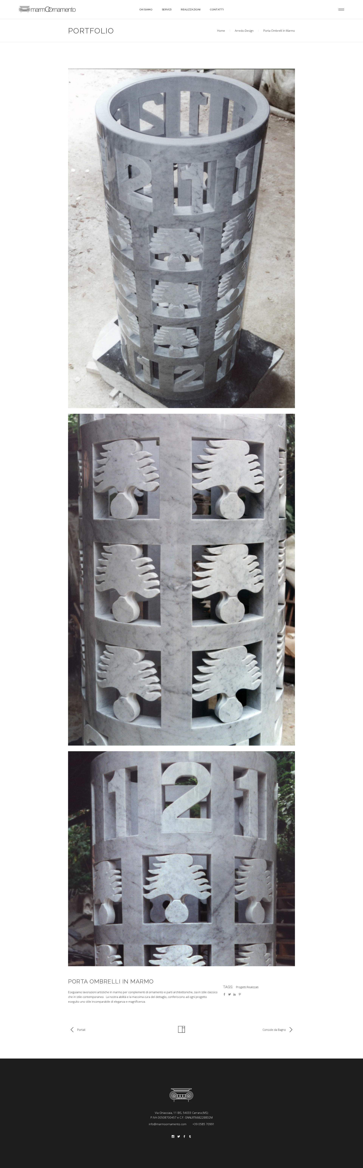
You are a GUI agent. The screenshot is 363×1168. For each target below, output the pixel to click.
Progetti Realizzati (247, 987)
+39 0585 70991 (203, 1124)
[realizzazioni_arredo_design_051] (181, 858)
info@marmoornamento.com (167, 1124)
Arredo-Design (244, 30)
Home (221, 30)
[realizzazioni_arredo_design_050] (181, 580)
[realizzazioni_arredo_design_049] (181, 238)
